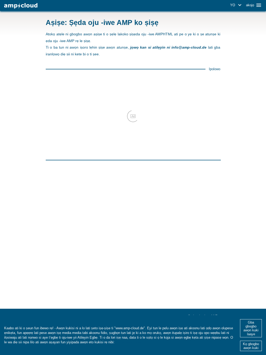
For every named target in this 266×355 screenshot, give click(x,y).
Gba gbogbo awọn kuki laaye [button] (250, 328)
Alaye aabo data (128, 342)
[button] (236, 5)
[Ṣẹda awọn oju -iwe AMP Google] (20, 6)
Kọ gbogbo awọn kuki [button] (251, 346)
